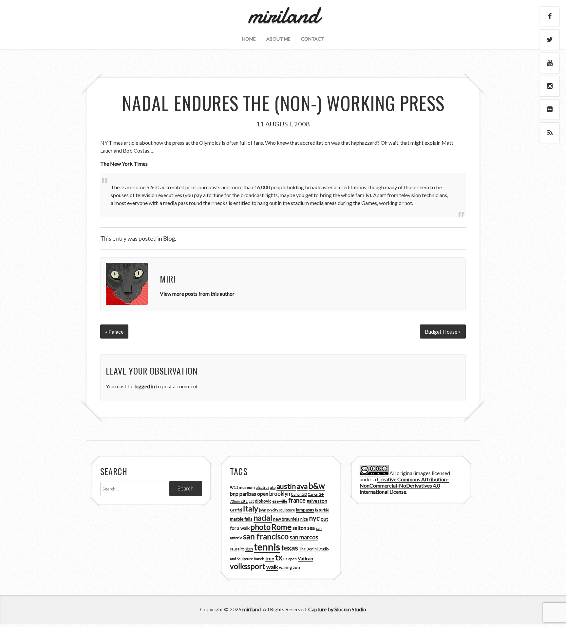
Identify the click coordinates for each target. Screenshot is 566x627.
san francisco (266, 536)
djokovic (263, 501)
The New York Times (124, 163)
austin (286, 486)
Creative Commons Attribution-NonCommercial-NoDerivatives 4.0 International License (404, 485)
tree (269, 558)
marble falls (241, 519)
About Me (278, 39)
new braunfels (286, 519)
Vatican (305, 558)
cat (251, 501)
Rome (282, 526)
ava (302, 486)
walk (272, 566)
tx (278, 557)
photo (261, 526)
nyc (314, 518)
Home (249, 39)
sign (249, 548)
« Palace (114, 331)
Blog (169, 238)
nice (304, 519)
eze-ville (279, 501)
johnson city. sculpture (277, 510)
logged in (144, 386)
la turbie (322, 510)
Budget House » (443, 331)
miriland (251, 609)
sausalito (237, 549)
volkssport (247, 566)
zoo (296, 567)
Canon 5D (299, 494)
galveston (317, 501)
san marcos (304, 537)
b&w (317, 485)
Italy (250, 508)
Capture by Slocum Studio (337, 609)
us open (290, 559)
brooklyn (279, 493)
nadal (263, 517)
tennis (267, 546)
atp (272, 487)
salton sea (303, 528)
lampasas (305, 509)
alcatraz (262, 487)
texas (289, 548)
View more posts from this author (197, 293)
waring (285, 567)
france (297, 500)
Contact (312, 39)
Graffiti (236, 510)
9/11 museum (242, 487)
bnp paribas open (249, 494)
